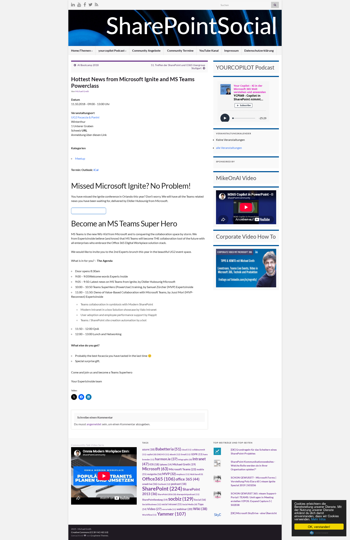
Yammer (171, 513)
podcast (178, 483)
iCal (96, 169)
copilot (151, 454)
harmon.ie (166, 459)
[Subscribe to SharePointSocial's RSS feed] (96, 4)
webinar (184, 509)
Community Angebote (146, 50)
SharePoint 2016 (167, 494)
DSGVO (163, 454)
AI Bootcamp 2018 (88, 65)
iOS (154, 464)
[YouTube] (79, 4)
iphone (166, 464)
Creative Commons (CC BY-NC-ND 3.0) (89, 532)
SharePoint (162, 488)
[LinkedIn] (73, 4)
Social (200, 499)
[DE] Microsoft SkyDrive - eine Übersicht (254, 513)
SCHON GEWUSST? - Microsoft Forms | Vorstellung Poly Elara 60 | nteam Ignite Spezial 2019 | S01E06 (253, 481)
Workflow (149, 514)
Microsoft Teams (182, 469)
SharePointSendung (155, 499)
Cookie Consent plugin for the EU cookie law (319, 533)
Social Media (189, 504)
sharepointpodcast (188, 494)
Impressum (231, 50)
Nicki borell (196, 474)
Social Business (151, 504)
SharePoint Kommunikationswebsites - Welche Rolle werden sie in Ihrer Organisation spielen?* (253, 465)
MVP (169, 474)
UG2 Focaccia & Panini (85, 117)
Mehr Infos (318, 519)
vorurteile (169, 509)
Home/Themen (81, 50)
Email (185, 454)
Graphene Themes (99, 535)
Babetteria (168, 449)
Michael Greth (82, 91)
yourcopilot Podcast (111, 50)
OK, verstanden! (319, 526)
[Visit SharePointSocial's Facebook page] (84, 4)
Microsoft (155, 468)
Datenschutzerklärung (259, 50)
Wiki (200, 509)
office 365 (187, 479)
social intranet (172, 504)
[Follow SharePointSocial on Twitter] (90, 4)
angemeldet (94, 424)
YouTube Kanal (209, 50)
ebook (175, 454)
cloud (186, 449)
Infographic (185, 459)
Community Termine (180, 50)
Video (154, 509)
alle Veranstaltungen (229, 147)
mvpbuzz (183, 474)
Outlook (164, 484)
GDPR (197, 454)
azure (148, 449)
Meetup (80, 158)
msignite (154, 474)
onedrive (149, 483)
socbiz (180, 499)
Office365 (158, 478)
